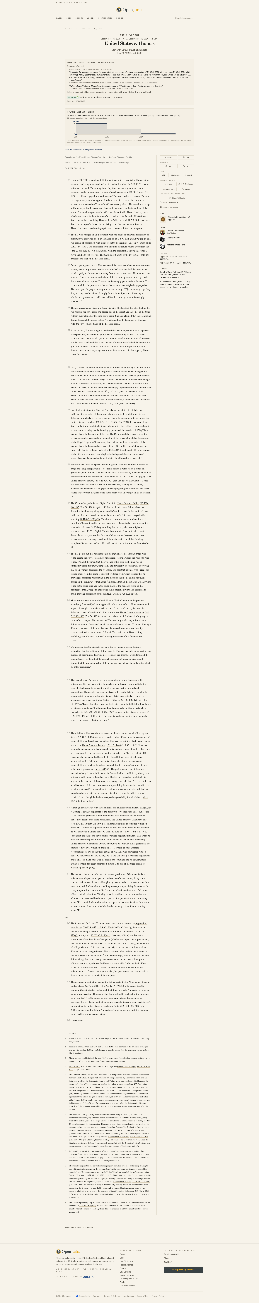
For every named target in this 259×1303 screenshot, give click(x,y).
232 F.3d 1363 (127, 1005)
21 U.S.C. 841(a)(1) (87, 1205)
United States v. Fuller (128, 503)
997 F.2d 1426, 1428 (108, 943)
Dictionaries (105, 18)
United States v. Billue (82, 391)
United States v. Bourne (93, 745)
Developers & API (171, 1254)
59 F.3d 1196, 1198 (108, 403)
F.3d (89, 29)
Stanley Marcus (173, 238)
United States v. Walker (86, 403)
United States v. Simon (82, 480)
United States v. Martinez (118, 1136)
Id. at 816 (113, 445)
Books (119, 18)
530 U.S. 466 (89, 927)
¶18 (68, 981)
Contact (96, 1296)
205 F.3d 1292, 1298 (95, 1175)
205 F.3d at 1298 (142, 1191)
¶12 (68, 647)
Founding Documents (129, 1279)
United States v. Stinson (107, 699)
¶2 (69, 234)
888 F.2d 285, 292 (100, 855)
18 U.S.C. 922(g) (123, 238)
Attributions (128, 1296)
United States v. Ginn (100, 831)
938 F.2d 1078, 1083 (139, 1136)
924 (138, 238)
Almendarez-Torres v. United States (111, 92)
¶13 (68, 680)
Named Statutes (127, 1275)
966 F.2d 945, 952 (108, 843)
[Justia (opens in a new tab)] (88, 1277)
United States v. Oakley (134, 711)
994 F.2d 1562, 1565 (104, 391)
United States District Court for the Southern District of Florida (105, 157)
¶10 (68, 553)
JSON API (168, 1262)
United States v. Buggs (126, 1066)
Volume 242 (80, 29)
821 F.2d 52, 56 (90, 1087)
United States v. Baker (138, 115)
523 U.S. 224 (91, 985)
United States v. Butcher (82, 422)
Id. (107, 434)
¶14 (68, 733)
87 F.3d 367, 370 (120, 831)
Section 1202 (74, 1066)
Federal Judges (126, 1265)
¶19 (68, 1020)
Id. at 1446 (141, 753)
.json (79, 1227)
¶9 (69, 503)
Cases (59, 18)
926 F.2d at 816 (130, 1127)
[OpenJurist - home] (129, 10)
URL (163, 175)
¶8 (69, 464)
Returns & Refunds (111, 1296)
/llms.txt (167, 1258)
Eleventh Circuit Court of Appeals (129, 50)
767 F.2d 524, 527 (103, 480)
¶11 (68, 600)
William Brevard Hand (176, 245)
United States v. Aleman (132, 612)
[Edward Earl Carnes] (162, 232)
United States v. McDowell (139, 92)
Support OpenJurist (183, 1269)
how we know (117, 97)
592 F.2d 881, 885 (116, 1154)
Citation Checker (127, 1286)
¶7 (69, 410)
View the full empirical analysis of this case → (85, 150)
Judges (91, 18)
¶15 (68, 807)
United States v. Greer (124, 88)
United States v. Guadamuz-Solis (103, 1005)
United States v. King (107, 88)
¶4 (69, 307)
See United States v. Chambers (127, 819)
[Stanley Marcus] (162, 239)
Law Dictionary (126, 1261)
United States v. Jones (122, 1181)
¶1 (69, 180)
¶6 (69, 367)
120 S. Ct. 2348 (105, 927)
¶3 (69, 265)
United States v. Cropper (108, 83)
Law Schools (125, 1272)
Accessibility (83, 1296)
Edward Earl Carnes (175, 231)
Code (69, 18)
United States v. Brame (85, 943)
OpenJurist (69, 29)
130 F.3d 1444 (114, 745)
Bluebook (188, 175)
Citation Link (175, 175)
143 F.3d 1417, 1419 (141, 1181)
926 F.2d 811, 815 (105, 422)
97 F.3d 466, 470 (129, 699)
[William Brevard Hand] (162, 246)
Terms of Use (143, 1296)
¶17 (68, 923)
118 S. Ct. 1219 (107, 985)
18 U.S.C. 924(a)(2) (100, 935)
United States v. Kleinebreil (84, 843)
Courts (79, 18)
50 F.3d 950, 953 (89, 711)
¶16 (68, 874)
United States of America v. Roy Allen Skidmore (138, 83)
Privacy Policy (158, 1296)
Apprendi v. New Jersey (85, 92)
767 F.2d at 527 (137, 1130)
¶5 (69, 330)
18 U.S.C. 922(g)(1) (90, 519)
